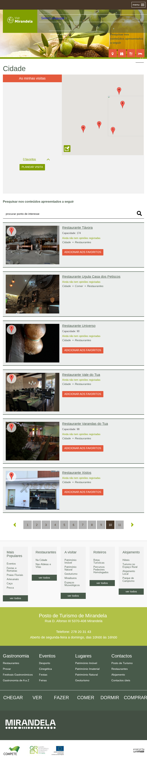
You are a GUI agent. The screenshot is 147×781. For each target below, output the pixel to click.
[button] (113, 130)
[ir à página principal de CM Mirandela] (30, 731)
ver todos (15, 598)
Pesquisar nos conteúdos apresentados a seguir (126, 38)
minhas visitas (58, 34)
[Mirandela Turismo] (20, 24)
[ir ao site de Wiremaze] (138, 748)
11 (119, 524)
